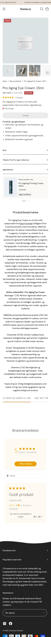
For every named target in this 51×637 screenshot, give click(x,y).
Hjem (5, 81)
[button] (41, 9)
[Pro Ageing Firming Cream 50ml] (10, 187)
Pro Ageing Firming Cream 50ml (31, 184)
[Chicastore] (25, 9)
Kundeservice (9, 550)
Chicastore (13, 631)
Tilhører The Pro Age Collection (16, 160)
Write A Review (26, 464)
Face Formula (25, 223)
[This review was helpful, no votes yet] (34, 516)
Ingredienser (8, 169)
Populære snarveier (12, 559)
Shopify (20, 631)
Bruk (4, 150)
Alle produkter (15, 81)
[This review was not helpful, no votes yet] (39, 516)
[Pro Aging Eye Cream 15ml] (8, 71)
